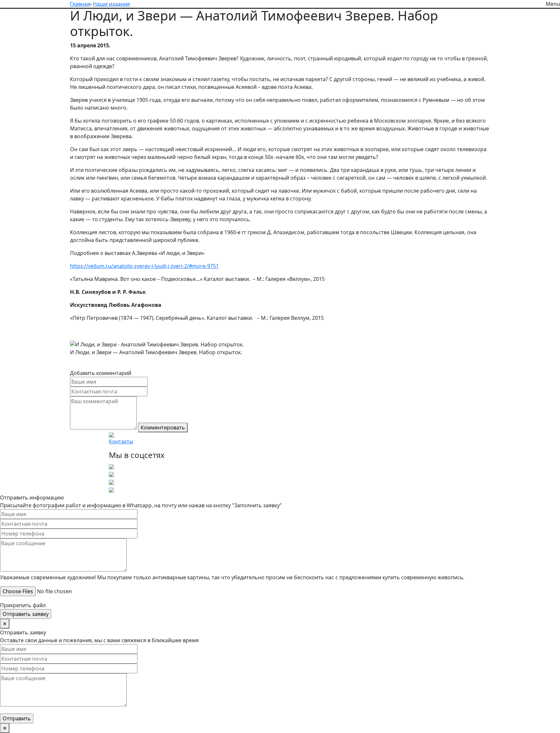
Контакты (121, 441)
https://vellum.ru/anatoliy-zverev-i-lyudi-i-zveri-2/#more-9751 (144, 266)
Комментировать (163, 427)
